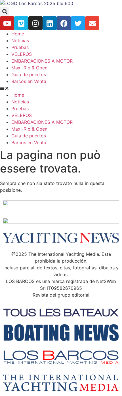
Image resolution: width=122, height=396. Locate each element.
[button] (4, 11)
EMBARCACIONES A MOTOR (42, 61)
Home (17, 34)
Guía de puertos (28, 74)
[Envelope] (92, 23)
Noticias (20, 40)
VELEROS (21, 54)
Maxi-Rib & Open (29, 68)
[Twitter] (78, 23)
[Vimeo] (21, 23)
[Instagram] (35, 23)
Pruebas (20, 47)
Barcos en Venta (28, 81)
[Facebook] (64, 23)
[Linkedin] (50, 23)
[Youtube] (7, 23)
